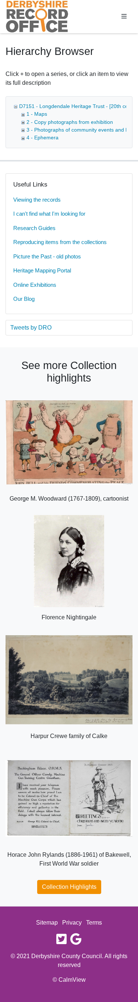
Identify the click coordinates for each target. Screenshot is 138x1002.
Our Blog (24, 299)
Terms (94, 922)
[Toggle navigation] (124, 16)
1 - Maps (36, 114)
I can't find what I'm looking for (49, 214)
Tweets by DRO (31, 327)
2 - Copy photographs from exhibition (69, 122)
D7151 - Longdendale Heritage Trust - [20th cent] (76, 106)
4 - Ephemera (42, 137)
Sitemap (47, 922)
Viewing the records (37, 199)
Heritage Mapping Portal (42, 270)
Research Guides (34, 228)
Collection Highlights (69, 887)
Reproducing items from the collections (60, 242)
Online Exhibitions (34, 285)
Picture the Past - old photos (47, 256)
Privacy (72, 922)
